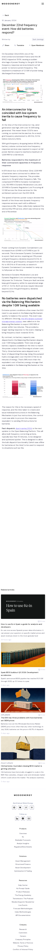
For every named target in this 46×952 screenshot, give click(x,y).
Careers (23, 936)
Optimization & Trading (23, 871)
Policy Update (7, 763)
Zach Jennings (38, 39)
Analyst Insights (23, 843)
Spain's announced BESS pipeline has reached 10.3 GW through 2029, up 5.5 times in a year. (22, 679)
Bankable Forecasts (23, 840)
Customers (23, 933)
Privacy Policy (23, 946)
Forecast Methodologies (22, 909)
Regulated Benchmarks (23, 847)
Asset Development (23, 868)
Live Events (23, 905)
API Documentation (23, 915)
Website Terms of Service (23, 943)
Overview (23, 833)
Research (23, 929)
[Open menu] (42, 3)
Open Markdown (37, 45)
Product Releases (23, 892)
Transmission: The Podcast (23, 899)
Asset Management (22, 861)
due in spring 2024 (24, 428)
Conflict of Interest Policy (23, 949)
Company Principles (23, 939)
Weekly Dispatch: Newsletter (23, 902)
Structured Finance (23, 864)
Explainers (5, 715)
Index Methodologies (23, 912)
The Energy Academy (23, 895)
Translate (20, 45)
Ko (23, 837)
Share (7, 45)
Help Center (23, 885)
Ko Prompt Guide (23, 888)
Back (7, 15)
